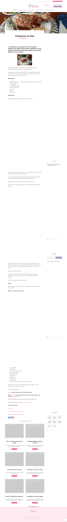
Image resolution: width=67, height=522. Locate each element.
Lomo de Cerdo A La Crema (14, 469)
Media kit (50, 1)
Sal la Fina (27, 172)
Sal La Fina (12, 89)
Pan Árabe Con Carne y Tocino (35, 469)
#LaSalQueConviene (16, 396)
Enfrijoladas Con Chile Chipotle (35, 496)
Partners (12, 467)
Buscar (58, 257)
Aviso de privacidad (30, 516)
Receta (9, 392)
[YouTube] (32, 514)
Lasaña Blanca (10, 408)
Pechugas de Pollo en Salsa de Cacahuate (15, 411)
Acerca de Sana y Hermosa (43, 1)
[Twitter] (29, 514)
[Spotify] (37, 514)
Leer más (14, 502)
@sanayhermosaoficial (33, 506)
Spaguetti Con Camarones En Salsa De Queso (16, 414)
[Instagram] (35, 514)
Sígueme (57, 6)
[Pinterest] (34, 514)
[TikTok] (38, 514)
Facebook (31, 402)
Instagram (23, 402)
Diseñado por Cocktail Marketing (38, 518)
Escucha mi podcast (57, 1)
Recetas (24, 33)
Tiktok (27, 402)
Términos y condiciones (36, 516)
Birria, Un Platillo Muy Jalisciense (14, 496)
